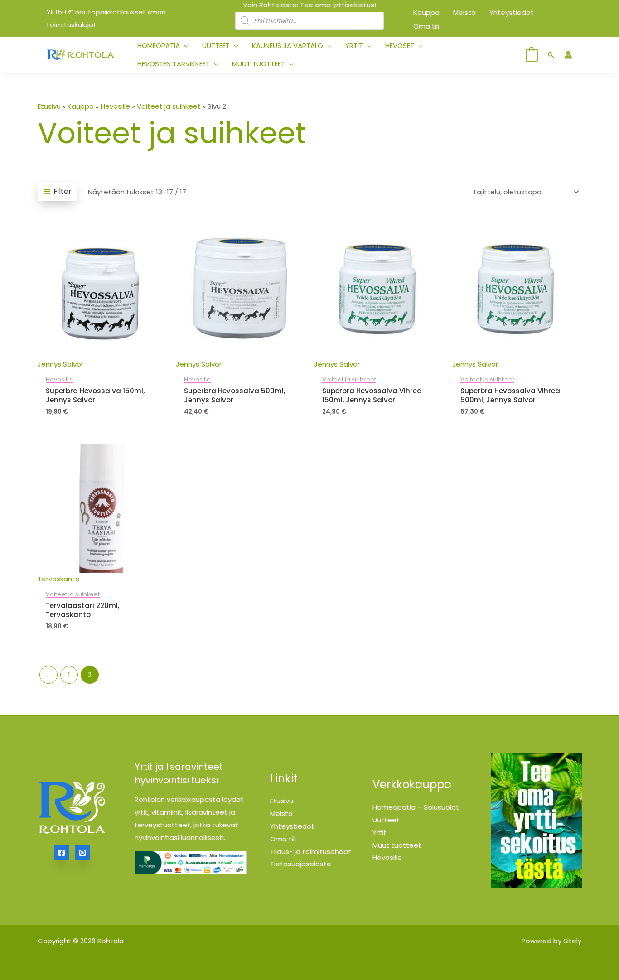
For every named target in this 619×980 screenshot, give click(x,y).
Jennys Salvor (60, 364)
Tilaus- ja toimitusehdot (310, 851)
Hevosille (115, 106)
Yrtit (379, 832)
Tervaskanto (59, 579)
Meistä (281, 813)
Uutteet (386, 820)
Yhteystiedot (292, 826)
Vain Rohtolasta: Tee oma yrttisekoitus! (309, 5)
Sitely (572, 941)
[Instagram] (82, 852)
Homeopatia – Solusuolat (415, 807)
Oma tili (283, 839)
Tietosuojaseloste (300, 864)
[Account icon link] (568, 55)
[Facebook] (61, 852)
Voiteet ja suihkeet (169, 106)
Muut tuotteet (396, 845)
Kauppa (81, 106)
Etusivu (49, 106)
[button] (184, 46)
